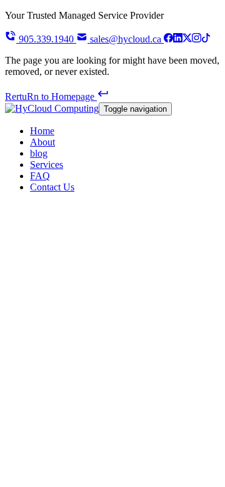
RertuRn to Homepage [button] (51, 96)
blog (39, 153)
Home (42, 130)
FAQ (40, 175)
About (42, 142)
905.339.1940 (46, 39)
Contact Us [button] (52, 187)
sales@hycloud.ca (126, 39)
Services (46, 164)
